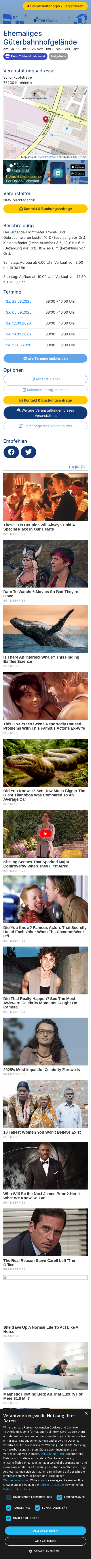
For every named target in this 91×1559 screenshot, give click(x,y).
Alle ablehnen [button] (45, 1541)
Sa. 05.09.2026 (19, 312)
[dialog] (45, 1484)
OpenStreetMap (46, 157)
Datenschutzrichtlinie (17, 1489)
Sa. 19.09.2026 (18, 334)
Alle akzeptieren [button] (45, 1530)
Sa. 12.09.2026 (18, 323)
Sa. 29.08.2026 (19, 301)
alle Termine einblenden (47, 358)
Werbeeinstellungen (16, 1480)
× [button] (86, 1413)
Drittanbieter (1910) (54, 1454)
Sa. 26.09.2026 (18, 345)
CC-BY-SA (80, 157)
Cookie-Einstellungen (54, 1485)
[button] (45, 1551)
